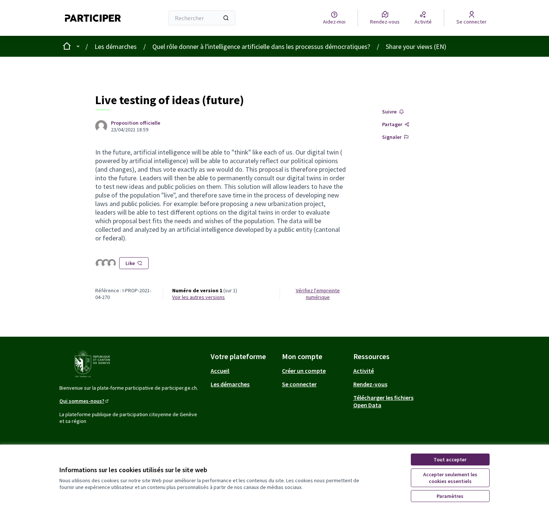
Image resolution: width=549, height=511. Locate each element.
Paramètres (450, 496)
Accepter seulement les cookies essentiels (450, 477)
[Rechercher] (226, 18)
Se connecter (299, 384)
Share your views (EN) (416, 46)
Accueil (220, 370)
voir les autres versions (198, 297)
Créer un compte (304, 370)
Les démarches (115, 46)
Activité (363, 370)
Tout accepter (450, 459)
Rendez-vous (370, 384)
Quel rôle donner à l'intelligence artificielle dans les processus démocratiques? (261, 46)
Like (130, 263)
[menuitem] (243, 370)
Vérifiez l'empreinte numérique (318, 293)
